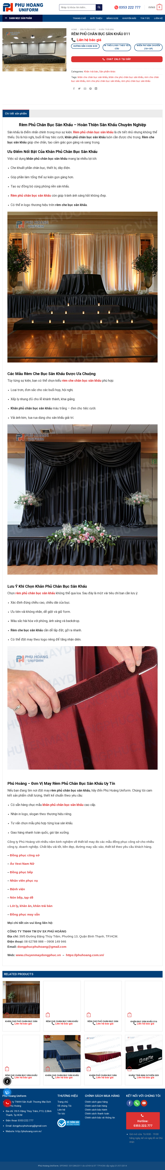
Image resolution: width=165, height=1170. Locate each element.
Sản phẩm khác (88, 29)
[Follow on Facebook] (129, 1103)
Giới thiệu (96, 18)
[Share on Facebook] (73, 88)
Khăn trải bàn (106, 29)
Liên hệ (158, 18)
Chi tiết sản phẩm (16, 113)
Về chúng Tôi (64, 1105)
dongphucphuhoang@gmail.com (30, 1125)
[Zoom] (7, 68)
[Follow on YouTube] (144, 1103)
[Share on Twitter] (79, 88)
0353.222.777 (25, 1120)
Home (74, 29)
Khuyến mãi (129, 18)
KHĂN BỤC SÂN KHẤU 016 (144, 1021)
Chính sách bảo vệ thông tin (100, 1117)
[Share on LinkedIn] (95, 88)
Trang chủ (79, 18)
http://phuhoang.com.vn (28, 1131)
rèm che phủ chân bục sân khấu (103, 81)
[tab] (15, 113)
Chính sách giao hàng (96, 1101)
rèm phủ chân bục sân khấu (135, 81)
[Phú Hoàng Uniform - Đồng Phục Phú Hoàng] (28, 7)
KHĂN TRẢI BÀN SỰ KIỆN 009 (144, 1075)
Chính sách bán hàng (96, 1105)
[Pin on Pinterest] (90, 88)
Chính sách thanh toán (97, 1113)
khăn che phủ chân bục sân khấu (126, 77)
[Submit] (99, 7)
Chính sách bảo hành (96, 1109)
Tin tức (145, 18)
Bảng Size (112, 18)
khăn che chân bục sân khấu (93, 77)
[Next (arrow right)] (157, 585)
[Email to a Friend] (84, 88)
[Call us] (137, 1103)
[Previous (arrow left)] (5, 585)
